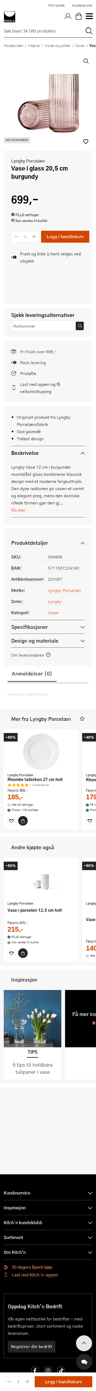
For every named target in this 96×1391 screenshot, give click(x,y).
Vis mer (18, 510)
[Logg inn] (68, 17)
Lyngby (55, 601)
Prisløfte (28, 373)
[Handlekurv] (78, 17)
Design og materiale (34, 640)
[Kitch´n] (9, 17)
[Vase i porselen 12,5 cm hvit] (41, 880)
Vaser (80, 45)
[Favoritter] (11, 821)
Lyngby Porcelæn (28, 161)
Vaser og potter (57, 45)
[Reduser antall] (16, 236)
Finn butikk (56, 5)
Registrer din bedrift (32, 1346)
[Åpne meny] (89, 17)
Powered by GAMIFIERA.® (27, 694)
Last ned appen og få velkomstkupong (40, 387)
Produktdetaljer (29, 543)
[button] (82, 718)
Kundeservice (82, 5)
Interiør (34, 45)
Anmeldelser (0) (32, 673)
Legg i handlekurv (65, 236)
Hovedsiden (13, 45)
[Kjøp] (23, 821)
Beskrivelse (25, 453)
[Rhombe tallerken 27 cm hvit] (41, 751)
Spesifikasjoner (29, 627)
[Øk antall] (34, 236)
